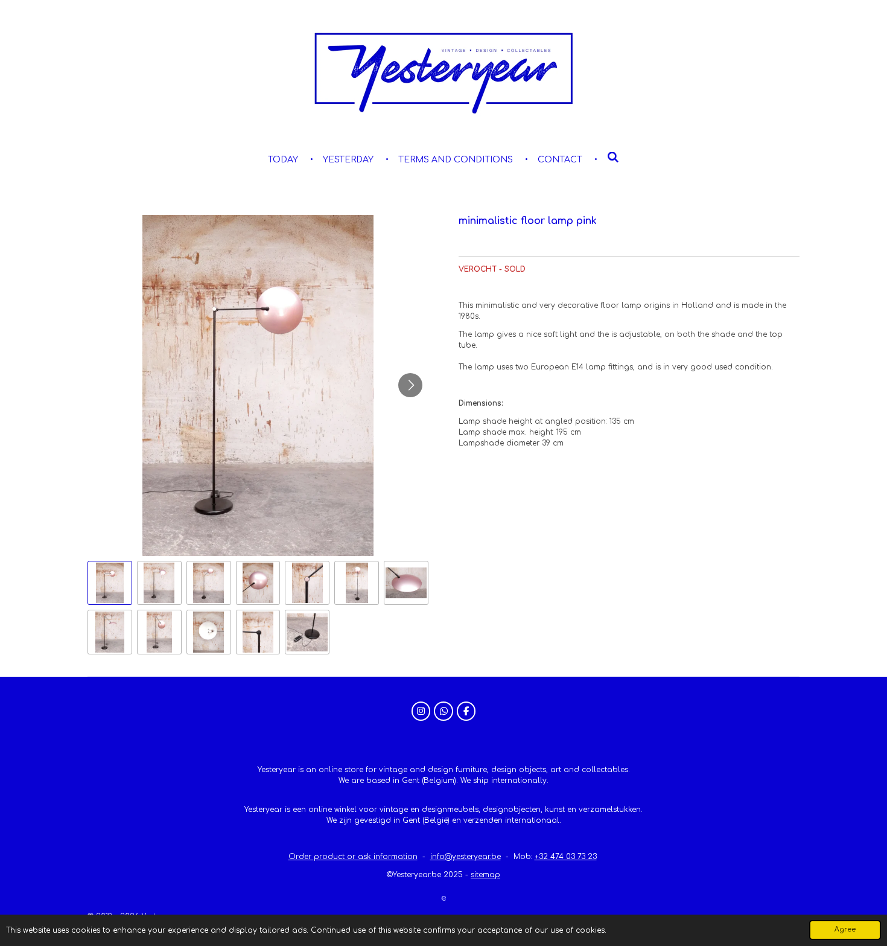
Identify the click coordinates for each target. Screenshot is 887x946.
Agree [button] (845, 929)
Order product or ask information (353, 856)
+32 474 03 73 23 (566, 856)
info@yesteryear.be (465, 856)
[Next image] (410, 385)
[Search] (613, 158)
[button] (109, 583)
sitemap (485, 875)
